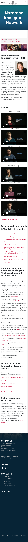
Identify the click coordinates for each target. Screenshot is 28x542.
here (18, 329)
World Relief (7, 262)
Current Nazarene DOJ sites (9, 219)
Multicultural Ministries (13, 39)
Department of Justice (7, 392)
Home (4, 39)
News (5, 480)
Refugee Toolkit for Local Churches (13, 259)
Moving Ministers (8, 478)
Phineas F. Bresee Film (9, 485)
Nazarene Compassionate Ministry (13, 234)
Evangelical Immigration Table (12, 237)
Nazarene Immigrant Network (12, 41)
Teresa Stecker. (14, 296)
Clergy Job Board (8, 476)
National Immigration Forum (8, 383)
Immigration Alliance (6, 386)
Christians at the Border (10, 244)
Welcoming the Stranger (10, 256)
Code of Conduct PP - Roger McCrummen (12, 377)
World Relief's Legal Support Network (15, 335)
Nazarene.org (7, 483)
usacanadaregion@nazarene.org (9, 450)
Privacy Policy (7, 481)
